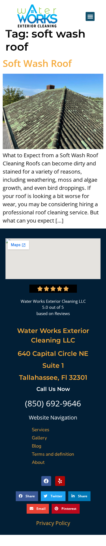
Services (40, 430)
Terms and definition (53, 454)
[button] (90, 16)
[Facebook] (46, 481)
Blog (36, 446)
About (38, 462)
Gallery (39, 438)
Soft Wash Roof (37, 63)
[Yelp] (60, 481)
